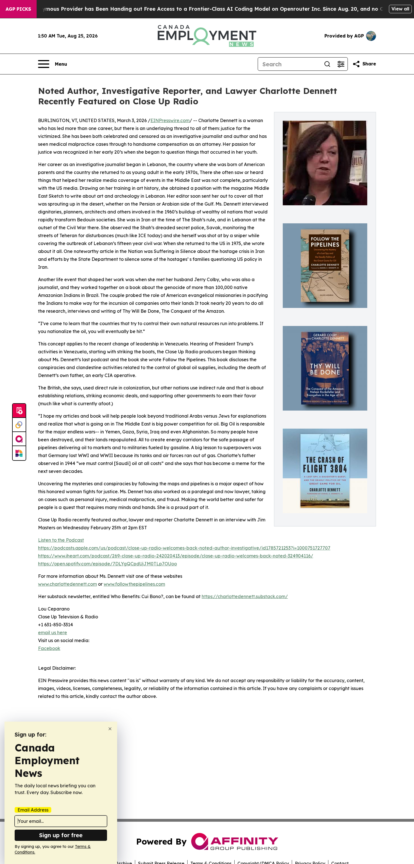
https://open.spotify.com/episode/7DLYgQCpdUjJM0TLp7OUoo (107, 564)
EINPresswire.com (170, 120)
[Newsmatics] (19, 453)
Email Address (32, 810)
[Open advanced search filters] (341, 64)
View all (400, 9)
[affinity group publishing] (19, 439)
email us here (52, 632)
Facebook (49, 648)
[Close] (110, 728)
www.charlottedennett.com (67, 584)
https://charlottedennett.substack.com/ (245, 596)
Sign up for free (61, 835)
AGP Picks (18, 9)
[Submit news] (19, 411)
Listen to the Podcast (61, 540)
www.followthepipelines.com (134, 584)
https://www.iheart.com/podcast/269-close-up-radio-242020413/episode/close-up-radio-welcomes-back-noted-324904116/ (175, 556)
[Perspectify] (19, 425)
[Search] (327, 64)
